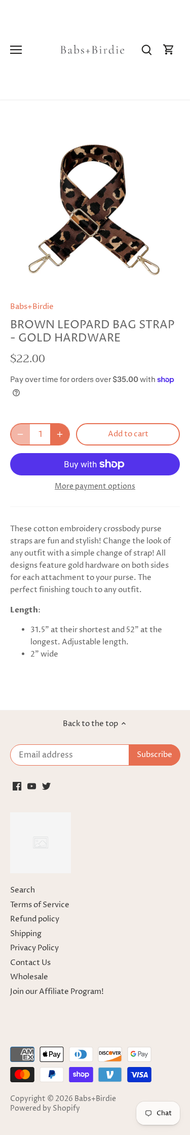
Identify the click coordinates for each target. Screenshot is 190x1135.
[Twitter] (46, 785)
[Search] (146, 50)
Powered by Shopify (45, 1108)
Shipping (26, 933)
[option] (95, 204)
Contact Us (30, 962)
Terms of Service (39, 905)
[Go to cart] (169, 50)
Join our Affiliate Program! (57, 991)
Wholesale (29, 977)
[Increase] (59, 434)
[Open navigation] (16, 50)
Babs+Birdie (32, 306)
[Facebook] (17, 785)
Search (22, 890)
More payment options (95, 486)
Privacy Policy (34, 948)
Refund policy (34, 919)
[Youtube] (31, 785)
